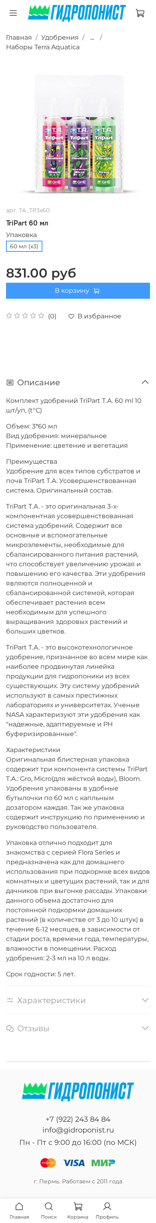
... (92, 37)
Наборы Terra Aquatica (43, 47)
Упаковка (21, 235)
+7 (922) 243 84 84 (78, 1119)
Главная (19, 37)
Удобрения (60, 37)
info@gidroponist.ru (78, 1130)
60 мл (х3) (24, 246)
